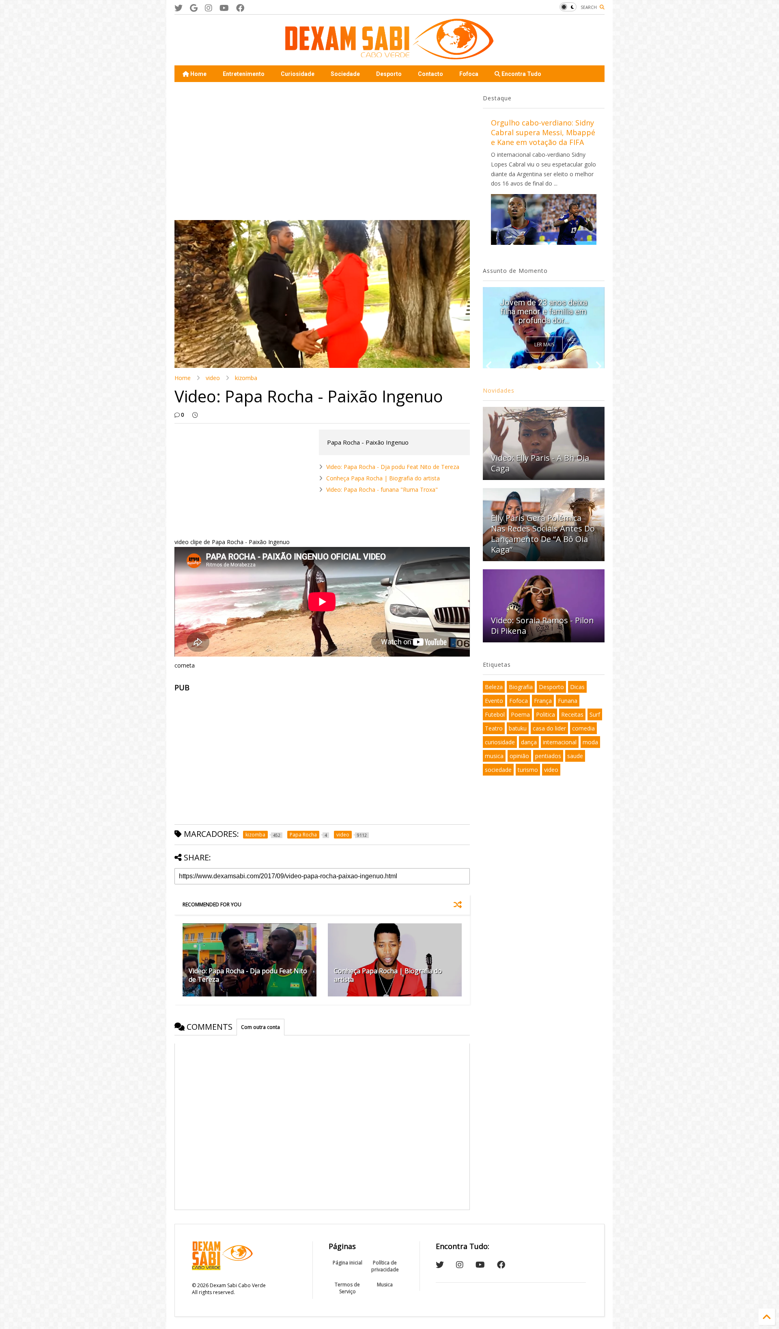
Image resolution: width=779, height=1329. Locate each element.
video (213, 378)
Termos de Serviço (347, 1288)
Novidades (498, 390)
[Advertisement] (322, 151)
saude (575, 756)
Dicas (577, 687)
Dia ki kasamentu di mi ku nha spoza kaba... (543, 316)
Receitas (572, 714)
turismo (528, 770)
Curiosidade (297, 74)
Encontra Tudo (520, 74)
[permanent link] (195, 415)
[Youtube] (224, 8)
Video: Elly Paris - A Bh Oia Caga (540, 463)
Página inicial (347, 1262)
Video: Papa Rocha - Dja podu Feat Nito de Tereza (392, 467)
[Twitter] (178, 8)
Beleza (494, 687)
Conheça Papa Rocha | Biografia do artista (383, 478)
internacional (560, 742)
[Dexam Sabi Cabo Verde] (389, 55)
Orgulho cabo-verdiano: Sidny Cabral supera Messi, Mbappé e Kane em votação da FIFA (543, 132)
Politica (545, 714)
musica (494, 756)
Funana (567, 700)
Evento (494, 700)
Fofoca (468, 74)
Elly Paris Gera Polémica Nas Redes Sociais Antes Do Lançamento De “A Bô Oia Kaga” (543, 533)
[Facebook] (240, 8)
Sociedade (345, 74)
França (543, 700)
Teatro (494, 728)
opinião (519, 756)
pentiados (548, 756)
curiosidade (500, 742)
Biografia (521, 687)
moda (590, 742)
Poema (520, 714)
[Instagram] (208, 8)
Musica (385, 1284)
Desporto (389, 74)
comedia (583, 728)
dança (529, 742)
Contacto (430, 74)
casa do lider (549, 728)
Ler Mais (544, 344)
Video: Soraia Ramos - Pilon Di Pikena (542, 625)
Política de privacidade (385, 1266)
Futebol (495, 714)
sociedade (498, 770)
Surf (595, 714)
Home (198, 74)
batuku (518, 728)
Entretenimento (244, 74)
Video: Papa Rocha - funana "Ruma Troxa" (382, 489)
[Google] (194, 8)
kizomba (246, 378)
